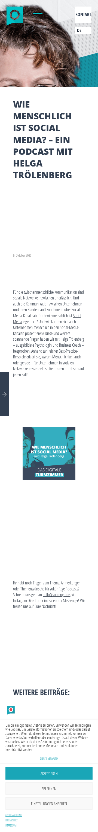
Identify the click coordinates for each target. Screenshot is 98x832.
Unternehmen (48, 363)
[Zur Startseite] (15, 15)
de (79, 30)
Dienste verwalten (49, 758)
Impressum (11, 825)
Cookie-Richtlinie (13, 815)
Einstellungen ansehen (49, 803)
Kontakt (83, 14)
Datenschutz (11, 820)
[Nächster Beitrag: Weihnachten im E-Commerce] (4, 394)
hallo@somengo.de (56, 594)
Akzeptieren (49, 773)
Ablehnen (49, 788)
